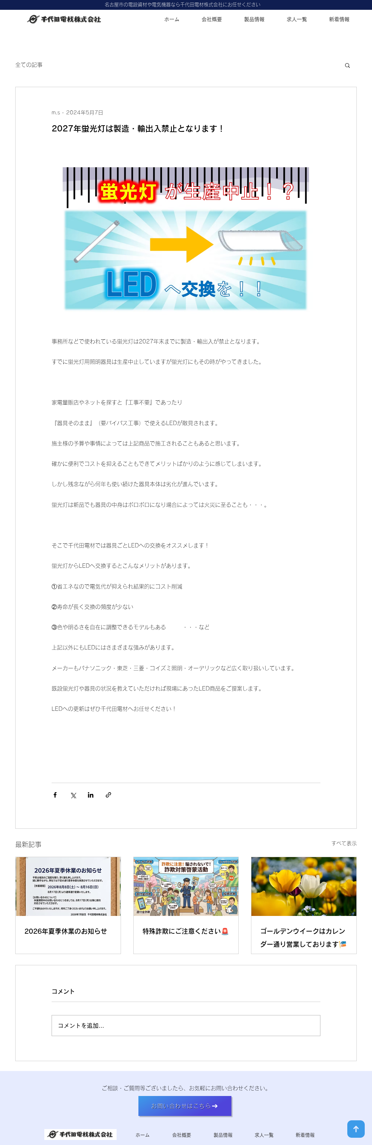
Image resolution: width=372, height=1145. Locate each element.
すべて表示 (344, 843)
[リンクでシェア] (108, 794)
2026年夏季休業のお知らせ (65, 931)
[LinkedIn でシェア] (90, 794)
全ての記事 (29, 65)
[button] (347, 65)
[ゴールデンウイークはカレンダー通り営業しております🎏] (303, 886)
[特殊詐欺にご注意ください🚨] (186, 886)
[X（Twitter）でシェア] (72, 794)
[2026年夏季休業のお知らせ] (68, 886)
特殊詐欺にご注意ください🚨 (185, 931)
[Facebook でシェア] (55, 794)
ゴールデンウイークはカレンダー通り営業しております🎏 (303, 938)
